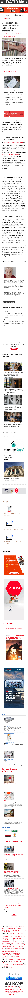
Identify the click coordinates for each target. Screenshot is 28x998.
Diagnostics (16, 933)
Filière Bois (5, 945)
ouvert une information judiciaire (10, 154)
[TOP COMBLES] (9, 720)
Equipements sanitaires (8, 946)
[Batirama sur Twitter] (12, 969)
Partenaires (6, 827)
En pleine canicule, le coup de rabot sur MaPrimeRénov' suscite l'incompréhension (13, 391)
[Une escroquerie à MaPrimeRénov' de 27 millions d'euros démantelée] (14, 447)
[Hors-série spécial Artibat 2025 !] (14, 648)
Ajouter (14, 348)
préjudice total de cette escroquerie (13, 142)
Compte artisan (15, 956)
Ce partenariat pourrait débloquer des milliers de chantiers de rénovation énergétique (14, 374)
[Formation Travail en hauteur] (9, 878)
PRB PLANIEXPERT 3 (9, 742)
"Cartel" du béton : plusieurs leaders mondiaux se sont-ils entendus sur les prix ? (12, 407)
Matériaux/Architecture (8, 938)
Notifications (7, 986)
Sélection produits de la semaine (12, 800)
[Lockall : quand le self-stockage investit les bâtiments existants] (9, 844)
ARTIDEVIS (13, 984)
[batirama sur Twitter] (7, 302)
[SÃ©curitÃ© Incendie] (9, 754)
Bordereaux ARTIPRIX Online (13, 923)
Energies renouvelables (12, 943)
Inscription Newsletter (19, 959)
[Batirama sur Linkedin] (18, 969)
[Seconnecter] (26, 2)
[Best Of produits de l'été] (9, 779)
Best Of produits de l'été (10, 784)
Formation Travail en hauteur (11, 883)
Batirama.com (12, 981)
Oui (6, 904)
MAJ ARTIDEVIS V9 (14, 989)
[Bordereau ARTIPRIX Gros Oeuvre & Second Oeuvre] (9, 509)
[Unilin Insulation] (7, 830)
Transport (4, 951)
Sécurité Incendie (8, 759)
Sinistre (21, 943)
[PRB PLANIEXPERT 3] (9, 737)
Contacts (11, 963)
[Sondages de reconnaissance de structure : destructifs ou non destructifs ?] (9, 861)
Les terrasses (7, 817)
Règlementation (19, 940)
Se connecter (5, 961)
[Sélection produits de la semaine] (9, 796)
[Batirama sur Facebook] (9, 969)
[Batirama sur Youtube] (15, 969)
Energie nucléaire (13, 928)
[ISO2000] (14, 830)
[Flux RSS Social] (9, 18)
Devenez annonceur (7, 959)
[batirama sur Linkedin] (10, 302)
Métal (9, 951)
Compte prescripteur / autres (15, 958)
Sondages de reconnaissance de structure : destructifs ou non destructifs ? (12, 868)
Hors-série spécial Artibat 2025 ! (14, 628)
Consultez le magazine (19, 631)
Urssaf (12, 940)
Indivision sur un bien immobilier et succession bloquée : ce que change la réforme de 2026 (13, 424)
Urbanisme (17, 935)
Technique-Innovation (14, 950)
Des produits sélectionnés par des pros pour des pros (13, 785)
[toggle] (2, 2)
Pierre (16, 941)
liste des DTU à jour (14, 922)
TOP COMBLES (7, 725)
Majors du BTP (19, 938)
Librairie (11, 954)
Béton (13, 951)
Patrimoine (10, 935)
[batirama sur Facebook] (4, 302)
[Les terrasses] (9, 813)
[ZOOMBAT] (9, 523)
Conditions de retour (13, 988)
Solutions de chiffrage (19, 954)
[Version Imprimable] (13, 302)
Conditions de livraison (17, 986)
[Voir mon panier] (23, 2)
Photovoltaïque (6, 940)
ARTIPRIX (19, 984)
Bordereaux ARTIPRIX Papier (9, 925)
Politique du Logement (15, 945)
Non (7, 906)
